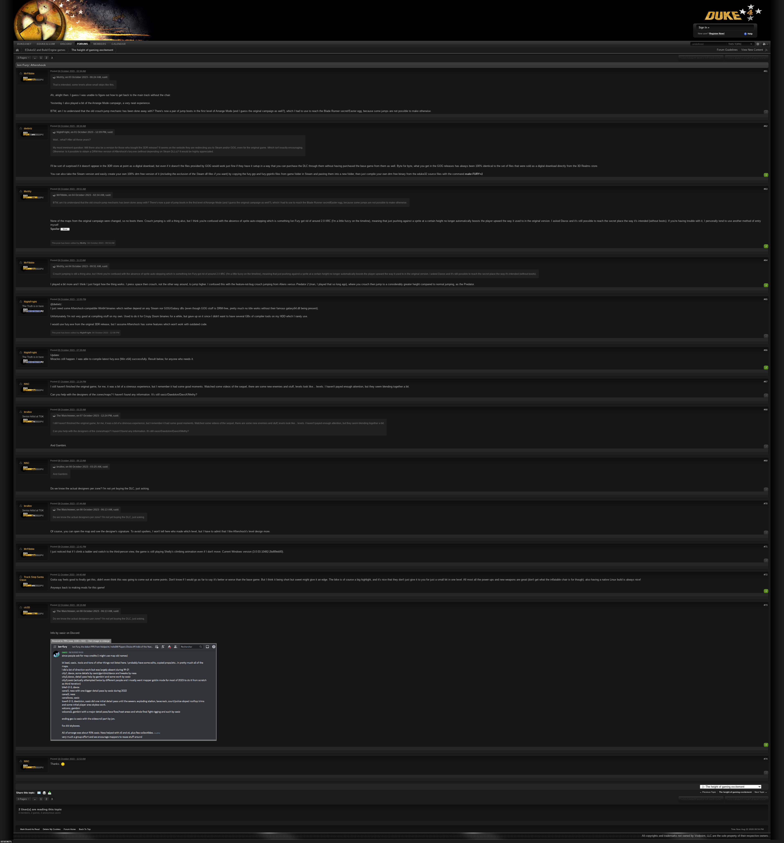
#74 (765, 759)
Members (99, 43)
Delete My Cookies (51, 829)
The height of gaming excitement (92, 49)
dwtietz (28, 128)
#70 (765, 503)
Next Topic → (761, 792)
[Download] (49, 792)
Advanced (757, 44)
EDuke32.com (46, 43)
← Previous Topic (708, 792)
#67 (765, 381)
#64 (765, 260)
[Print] (44, 792)
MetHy (27, 191)
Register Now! (717, 33)
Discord (66, 43)
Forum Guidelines (727, 49)
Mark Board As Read (30, 829)
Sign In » (704, 27)
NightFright (30, 301)
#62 (765, 126)
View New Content (752, 49)
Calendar (118, 43)
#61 (765, 71)
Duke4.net (24, 43)
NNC (26, 384)
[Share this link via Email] (39, 792)
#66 (765, 350)
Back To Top (85, 829)
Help (750, 33)
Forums (82, 43)
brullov (28, 412)
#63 (765, 189)
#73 (765, 605)
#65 (765, 299)
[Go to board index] (88, 20)
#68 (765, 409)
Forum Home (70, 829)
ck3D (27, 607)
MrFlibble (29, 73)
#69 (765, 460)
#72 (765, 574)
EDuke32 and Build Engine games (45, 49)
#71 (765, 546)
